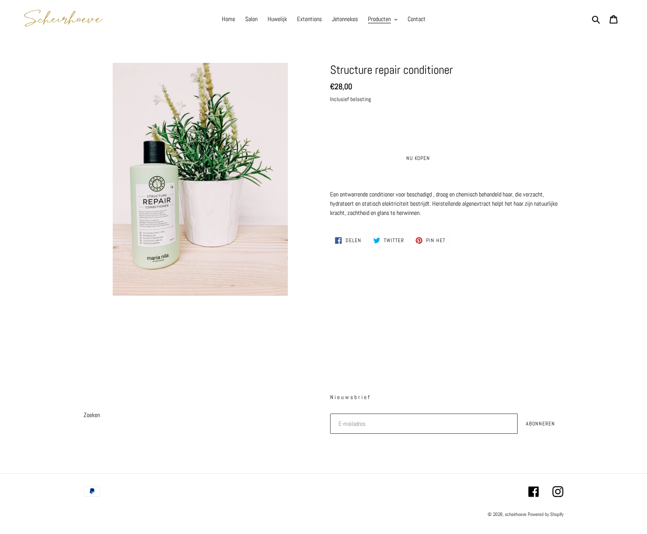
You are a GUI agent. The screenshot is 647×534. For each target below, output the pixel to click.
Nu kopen (418, 158)
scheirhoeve (515, 514)
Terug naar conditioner (330, 341)
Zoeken (92, 415)
